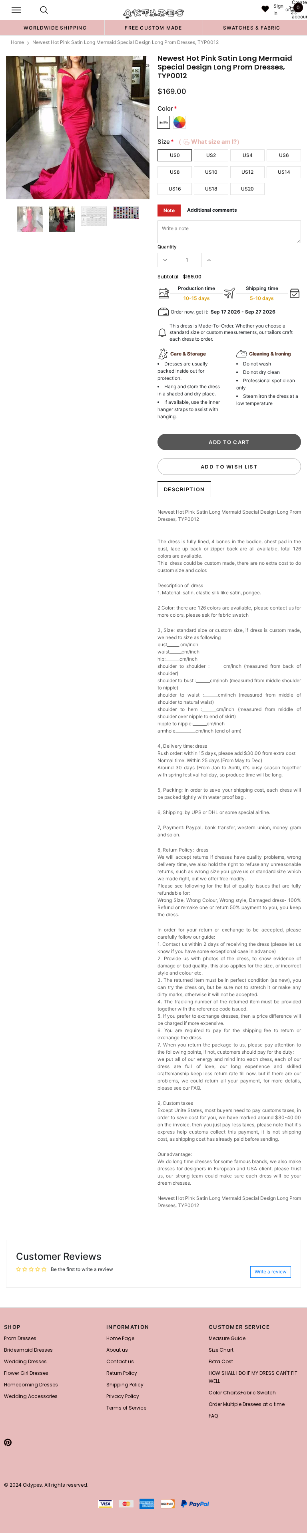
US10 (211, 172)
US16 (175, 189)
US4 (248, 155)
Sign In (278, 9)
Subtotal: (168, 276)
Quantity (167, 247)
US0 (175, 155)
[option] (55, 27)
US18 (211, 189)
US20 (247, 189)
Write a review (271, 1272)
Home (17, 42)
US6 (284, 155)
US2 (211, 155)
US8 (175, 172)
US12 (247, 172)
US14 (284, 172)
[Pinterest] (8, 1442)
